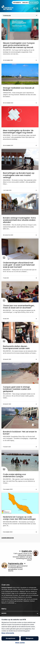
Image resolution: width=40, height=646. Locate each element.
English (25, 2)
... (15, 603)
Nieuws (3, 613)
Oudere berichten (7, 538)
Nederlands (33, 2)
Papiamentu (17, 2)
